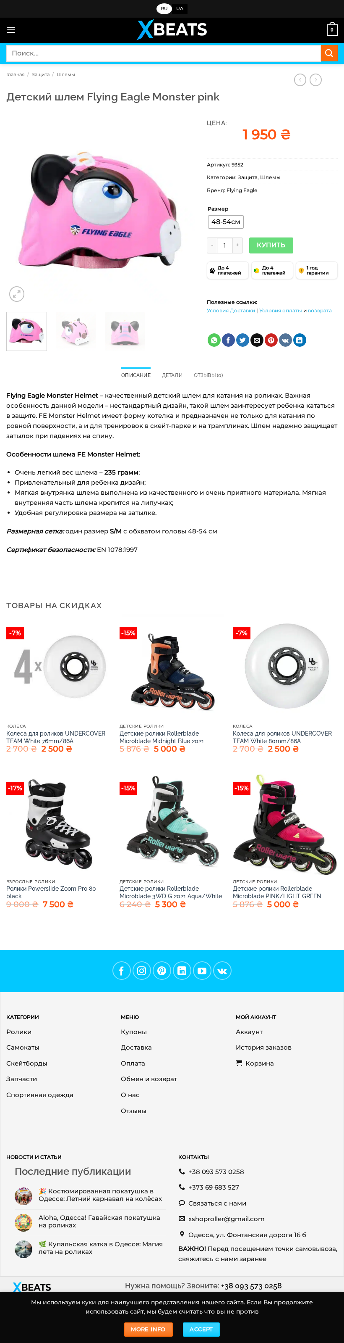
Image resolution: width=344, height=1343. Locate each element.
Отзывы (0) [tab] (208, 375)
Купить (271, 245)
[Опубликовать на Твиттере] (242, 340)
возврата (320, 310)
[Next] (180, 209)
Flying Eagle (242, 190)
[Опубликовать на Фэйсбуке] (228, 340)
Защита (41, 74)
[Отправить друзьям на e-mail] (256, 340)
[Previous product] (316, 80)
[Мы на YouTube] (202, 970)
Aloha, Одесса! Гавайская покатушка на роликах (99, 1221)
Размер (218, 209)
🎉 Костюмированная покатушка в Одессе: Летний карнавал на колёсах (100, 1195)
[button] (11, 30)
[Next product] (300, 80)
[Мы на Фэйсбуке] (121, 970)
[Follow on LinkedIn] (182, 970)
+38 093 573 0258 (251, 1285)
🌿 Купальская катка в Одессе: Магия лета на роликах (101, 1248)
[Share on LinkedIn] (299, 340)
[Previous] (20, 209)
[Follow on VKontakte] (222, 970)
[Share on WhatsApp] (214, 340)
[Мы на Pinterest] (162, 970)
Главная (15, 74)
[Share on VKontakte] (285, 340)
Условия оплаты (280, 310)
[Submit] (329, 53)
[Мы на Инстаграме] (142, 970)
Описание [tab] (136, 375)
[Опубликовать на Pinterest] (271, 340)
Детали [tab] (172, 375)
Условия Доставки (231, 310)
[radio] (225, 222)
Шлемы (66, 74)
